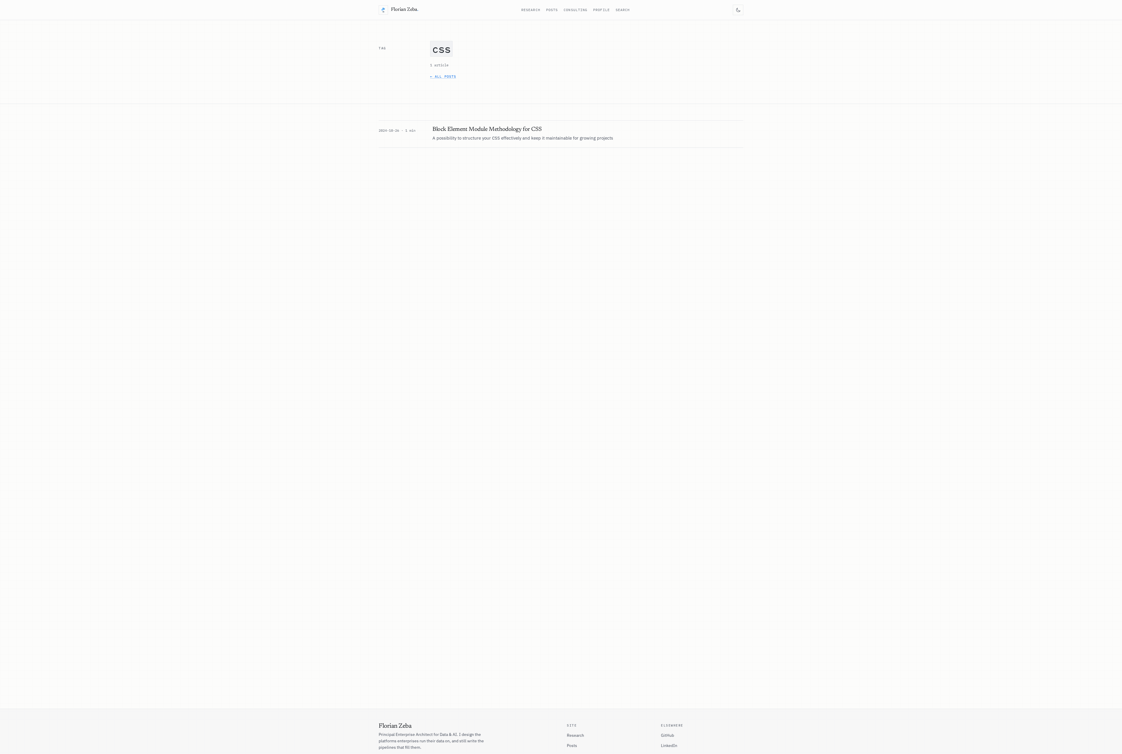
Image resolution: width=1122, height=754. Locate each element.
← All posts (443, 76)
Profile (601, 10)
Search (623, 10)
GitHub (667, 735)
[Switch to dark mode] (738, 10)
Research (530, 10)
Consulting (575, 10)
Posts (552, 10)
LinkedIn (669, 745)
